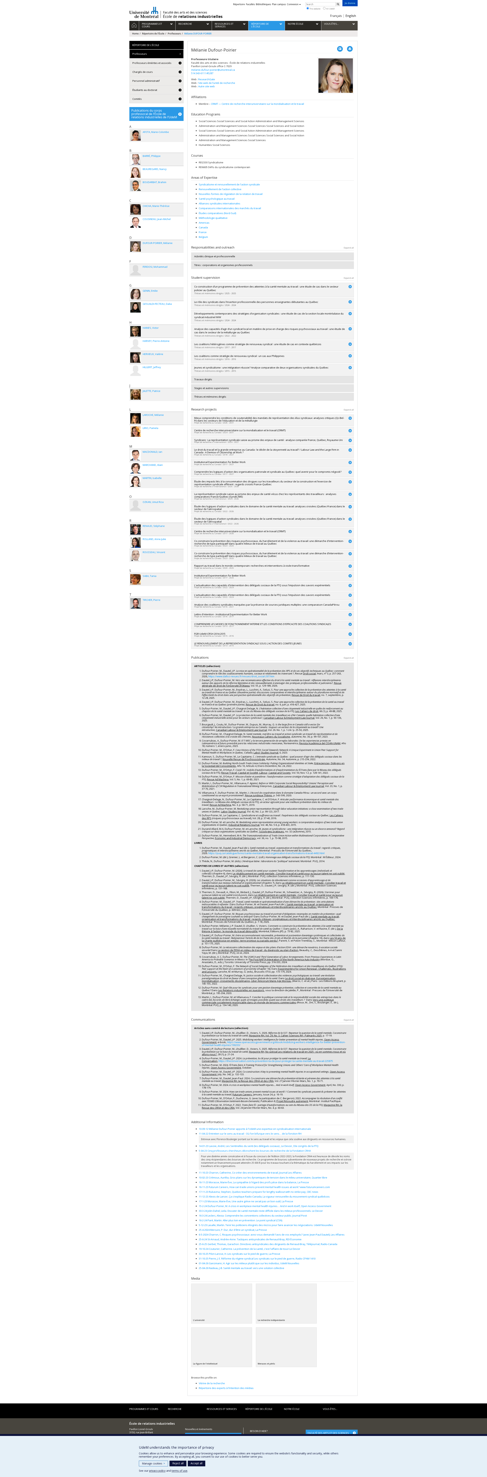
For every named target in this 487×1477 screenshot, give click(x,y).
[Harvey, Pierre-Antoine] (135, 344)
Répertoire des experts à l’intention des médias (226, 1388)
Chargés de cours (142, 72)
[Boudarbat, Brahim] (135, 185)
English (350, 16)
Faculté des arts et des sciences (185, 12)
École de (193, 16)
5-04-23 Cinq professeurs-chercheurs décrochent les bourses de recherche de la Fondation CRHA (255, 1150)
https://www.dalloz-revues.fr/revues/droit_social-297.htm (241, 676)
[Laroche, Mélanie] (135, 418)
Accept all (196, 1463)
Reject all (178, 1463)
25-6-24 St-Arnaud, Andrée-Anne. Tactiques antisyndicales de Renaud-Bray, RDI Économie (250, 1239)
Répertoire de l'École (153, 33)
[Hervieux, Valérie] (135, 357)
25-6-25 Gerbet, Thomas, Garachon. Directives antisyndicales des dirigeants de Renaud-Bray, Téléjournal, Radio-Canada (268, 1244)
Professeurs (174, 33)
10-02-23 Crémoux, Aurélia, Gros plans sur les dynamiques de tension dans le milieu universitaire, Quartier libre (263, 1177)
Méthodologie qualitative (213, 218)
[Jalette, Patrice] (135, 394)
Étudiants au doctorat (144, 90)
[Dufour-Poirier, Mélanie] (135, 246)
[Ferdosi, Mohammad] (135, 270)
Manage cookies (153, 1463)
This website (314, 8)
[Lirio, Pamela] (135, 431)
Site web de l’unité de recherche (216, 83)
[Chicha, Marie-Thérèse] (135, 209)
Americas (204, 222)
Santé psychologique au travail (217, 198)
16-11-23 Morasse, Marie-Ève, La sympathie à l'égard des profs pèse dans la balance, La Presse (254, 1182)
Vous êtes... (330, 1409)
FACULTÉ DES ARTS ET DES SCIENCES (328, 1433)
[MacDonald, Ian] (135, 455)
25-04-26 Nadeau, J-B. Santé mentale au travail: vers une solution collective (241, 1268)
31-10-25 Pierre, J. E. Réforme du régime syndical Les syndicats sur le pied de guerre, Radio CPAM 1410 (257, 1258)
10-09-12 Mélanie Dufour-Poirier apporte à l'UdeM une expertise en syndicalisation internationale (255, 1129)
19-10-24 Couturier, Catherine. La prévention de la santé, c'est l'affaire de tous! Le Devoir (249, 1249)
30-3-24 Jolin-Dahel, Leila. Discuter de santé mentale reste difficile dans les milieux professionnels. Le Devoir (261, 1211)
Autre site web (206, 86)
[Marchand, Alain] (135, 468)
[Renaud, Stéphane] (135, 529)
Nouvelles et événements (198, 1429)
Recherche (174, 1409)
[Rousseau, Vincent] (135, 555)
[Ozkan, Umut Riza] (135, 505)
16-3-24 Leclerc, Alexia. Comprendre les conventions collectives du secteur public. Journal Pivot (253, 1215)
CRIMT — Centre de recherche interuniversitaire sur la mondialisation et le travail (257, 104)
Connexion (292, 4)
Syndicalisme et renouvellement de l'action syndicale (229, 184)
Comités (137, 99)
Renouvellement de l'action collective (220, 189)
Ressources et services (222, 1409)
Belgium (203, 237)
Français (336, 16)
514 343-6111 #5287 (202, 73)
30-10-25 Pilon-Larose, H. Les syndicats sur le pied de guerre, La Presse (239, 1253)
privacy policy (157, 1470)
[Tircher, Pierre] (135, 603)
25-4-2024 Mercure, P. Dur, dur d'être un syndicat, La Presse (233, 1230)
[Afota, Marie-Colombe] (135, 135)
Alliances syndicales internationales (219, 203)
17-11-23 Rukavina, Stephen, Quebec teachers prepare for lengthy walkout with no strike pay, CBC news (258, 1192)
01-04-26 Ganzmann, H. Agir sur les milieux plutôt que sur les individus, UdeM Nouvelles (249, 1263)
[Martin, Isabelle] (135, 481)
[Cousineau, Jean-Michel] (135, 222)
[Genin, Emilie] (135, 294)
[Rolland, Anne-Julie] (135, 542)
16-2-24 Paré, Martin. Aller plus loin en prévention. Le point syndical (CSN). (241, 1220)
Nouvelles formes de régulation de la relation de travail (231, 194)
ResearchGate (206, 79)
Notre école (292, 1409)
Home (135, 33)
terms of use (179, 1470)
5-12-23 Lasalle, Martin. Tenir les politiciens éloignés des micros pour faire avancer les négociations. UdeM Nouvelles (266, 1225)
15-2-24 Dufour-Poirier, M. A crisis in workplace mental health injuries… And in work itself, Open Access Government (265, 1206)
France (203, 232)
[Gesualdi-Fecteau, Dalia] (135, 307)
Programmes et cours (143, 1409)
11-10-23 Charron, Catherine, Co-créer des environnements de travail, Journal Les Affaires (250, 1172)
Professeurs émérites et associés (151, 63)
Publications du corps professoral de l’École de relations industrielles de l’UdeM (154, 113)
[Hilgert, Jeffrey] (135, 370)
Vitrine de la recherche (212, 1383)
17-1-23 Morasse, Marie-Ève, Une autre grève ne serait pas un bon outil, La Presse (246, 1201)
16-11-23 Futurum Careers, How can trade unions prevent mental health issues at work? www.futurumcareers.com (264, 1187)
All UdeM (330, 8)
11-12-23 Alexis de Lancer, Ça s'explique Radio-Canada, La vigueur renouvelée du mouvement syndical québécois (264, 1196)
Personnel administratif (146, 81)
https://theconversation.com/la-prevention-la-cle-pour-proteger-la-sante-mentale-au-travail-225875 (276, 1061)
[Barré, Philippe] (135, 159)
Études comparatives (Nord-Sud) (217, 213)
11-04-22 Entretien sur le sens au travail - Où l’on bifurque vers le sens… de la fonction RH (250, 1133)
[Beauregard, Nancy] (135, 172)
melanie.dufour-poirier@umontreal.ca (213, 69)
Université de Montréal (143, 12)
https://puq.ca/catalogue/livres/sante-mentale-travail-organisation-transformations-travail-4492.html (266, 853)
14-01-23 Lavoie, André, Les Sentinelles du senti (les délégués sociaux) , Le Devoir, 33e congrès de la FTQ (258, 1146)
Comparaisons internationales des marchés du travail (230, 208)
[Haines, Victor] (135, 331)
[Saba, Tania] (135, 579)
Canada (203, 227)
